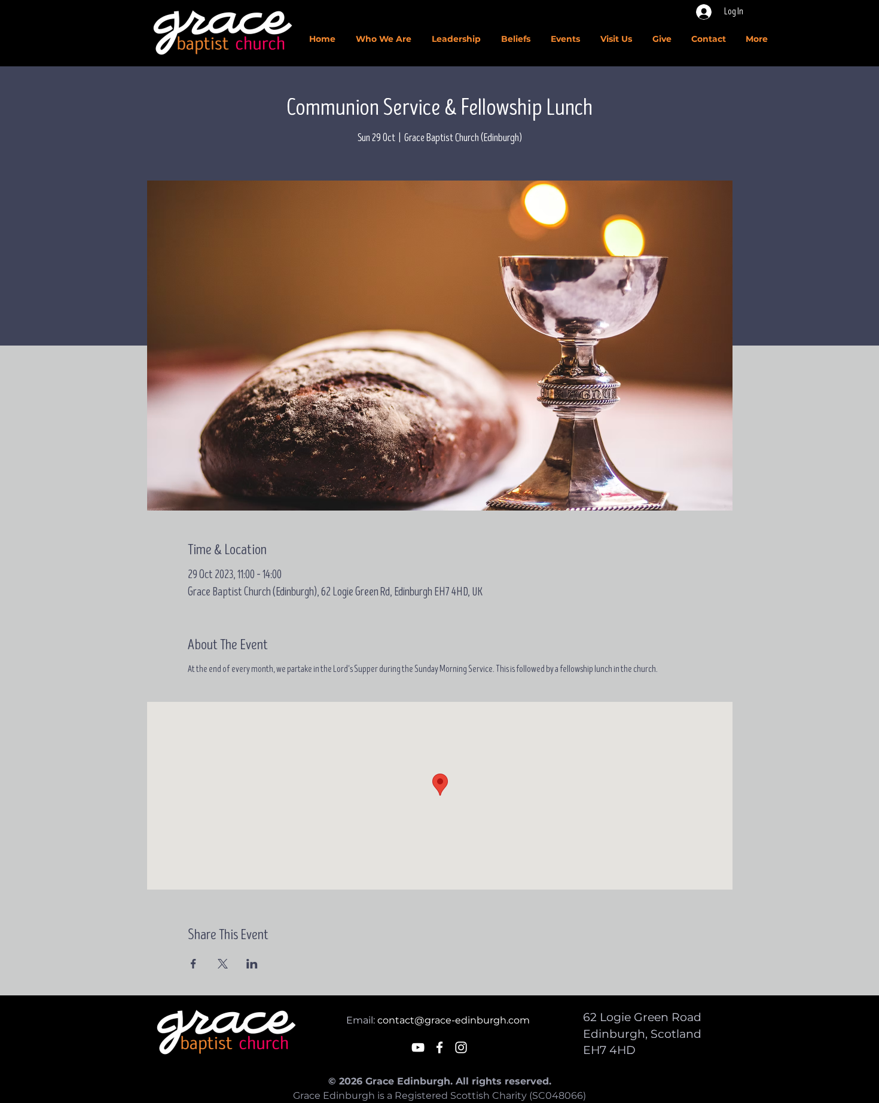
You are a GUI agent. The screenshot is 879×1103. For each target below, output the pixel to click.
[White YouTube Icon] (418, 1047)
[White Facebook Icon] (439, 1047)
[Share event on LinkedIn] (252, 963)
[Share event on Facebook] (193, 963)
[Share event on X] (222, 963)
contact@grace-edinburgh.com (453, 1020)
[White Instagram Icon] (461, 1047)
